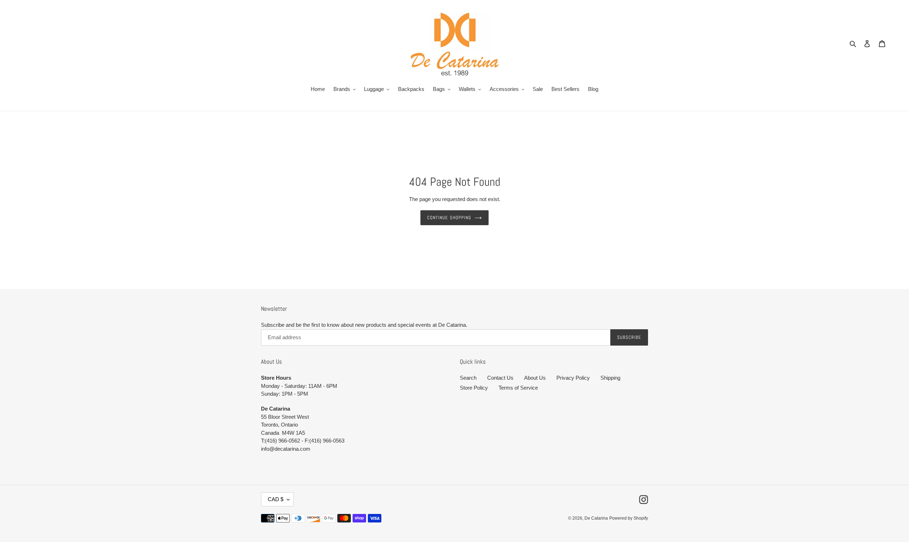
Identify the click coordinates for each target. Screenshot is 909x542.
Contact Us (500, 378)
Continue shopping (449, 218)
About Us (535, 378)
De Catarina (596, 518)
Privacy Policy (573, 378)
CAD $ (275, 499)
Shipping (610, 378)
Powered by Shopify (628, 518)
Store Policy (474, 388)
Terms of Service (518, 388)
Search (468, 378)
